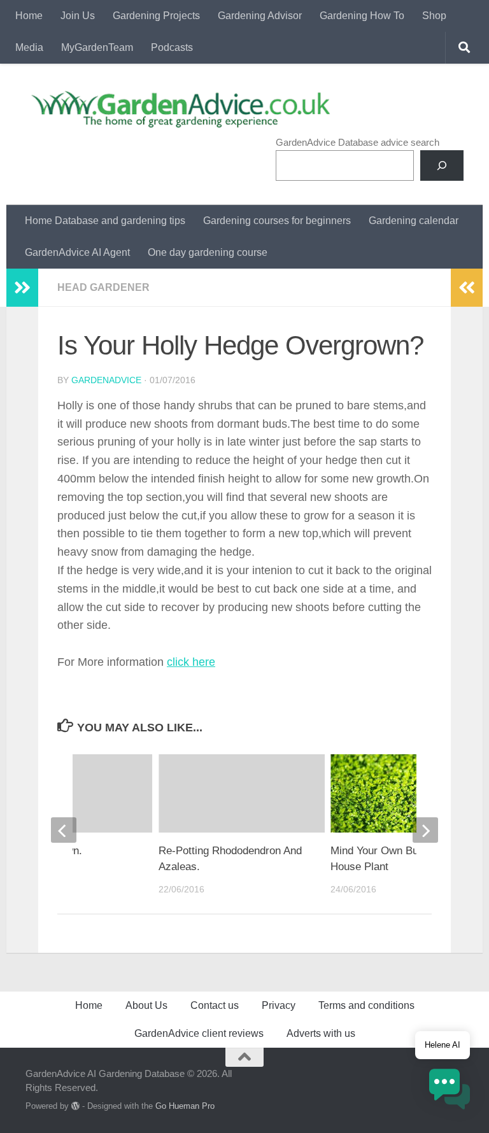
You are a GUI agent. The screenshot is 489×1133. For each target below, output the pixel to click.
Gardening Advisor (260, 15)
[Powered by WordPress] (75, 1106)
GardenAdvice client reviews (199, 1033)
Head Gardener (103, 287)
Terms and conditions (366, 1005)
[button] (449, 1091)
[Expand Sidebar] (22, 288)
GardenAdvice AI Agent (77, 252)
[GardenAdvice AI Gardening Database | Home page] (179, 109)
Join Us (77, 15)
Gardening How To (362, 15)
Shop (434, 15)
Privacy (278, 1005)
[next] (425, 830)
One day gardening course (207, 252)
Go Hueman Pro (185, 1106)
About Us (146, 1005)
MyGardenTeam (97, 47)
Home (29, 15)
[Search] (442, 165)
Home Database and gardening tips (105, 220)
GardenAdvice (106, 380)
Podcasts (172, 47)
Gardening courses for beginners (277, 220)
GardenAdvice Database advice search (357, 142)
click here (191, 662)
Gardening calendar (413, 220)
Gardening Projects (156, 15)
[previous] (63, 830)
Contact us (214, 1005)
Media (29, 47)
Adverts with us (321, 1033)
